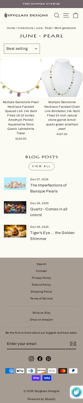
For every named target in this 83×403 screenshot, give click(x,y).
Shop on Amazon (41, 319)
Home (11, 28)
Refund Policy (41, 284)
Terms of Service (41, 298)
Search (41, 264)
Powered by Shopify (42, 399)
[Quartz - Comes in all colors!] (15, 207)
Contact (41, 271)
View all (41, 166)
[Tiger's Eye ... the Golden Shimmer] (15, 231)
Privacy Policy (41, 277)
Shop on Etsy (42, 312)
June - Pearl (44, 28)
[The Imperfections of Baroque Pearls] (15, 183)
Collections (25, 28)
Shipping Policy (41, 291)
